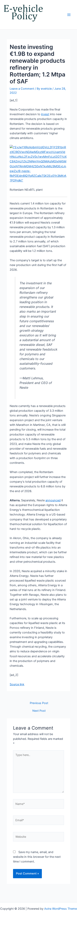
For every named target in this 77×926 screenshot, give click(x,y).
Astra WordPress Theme (60, 908)
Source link (17, 684)
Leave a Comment (22, 88)
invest (45, 114)
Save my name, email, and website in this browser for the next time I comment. (37, 856)
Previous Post (39, 703)
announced (53, 500)
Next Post (39, 710)
